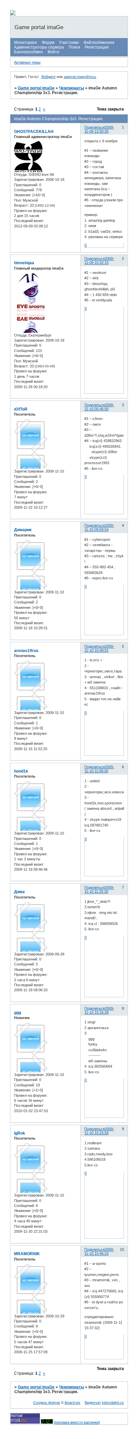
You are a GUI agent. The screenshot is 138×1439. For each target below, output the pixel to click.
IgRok (19, 1133)
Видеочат (93, 1402)
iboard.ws (72, 1402)
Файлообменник (98, 42)
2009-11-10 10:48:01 (99, 648)
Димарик (22, 529)
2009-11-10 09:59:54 (99, 527)
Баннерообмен (28, 52)
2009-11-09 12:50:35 (99, 129)
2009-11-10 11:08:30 (99, 769)
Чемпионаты (71, 88)
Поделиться (94, 127)
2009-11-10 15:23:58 (99, 1131)
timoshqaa (24, 263)
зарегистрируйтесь (80, 77)
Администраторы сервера (39, 47)
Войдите (49, 77)
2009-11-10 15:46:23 (99, 1251)
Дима (19, 891)
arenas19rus (26, 650)
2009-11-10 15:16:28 (99, 1010)
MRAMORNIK (27, 1253)
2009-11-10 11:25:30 (99, 889)
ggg (17, 1012)
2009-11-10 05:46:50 (99, 407)
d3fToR (20, 409)
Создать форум (46, 1402)
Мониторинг (25, 42)
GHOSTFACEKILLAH (34, 131)
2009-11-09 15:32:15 (99, 261)
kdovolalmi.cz (113, 1402)
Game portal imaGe (36, 88)
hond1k (21, 771)
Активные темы (27, 62)
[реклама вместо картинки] (77, 1422)
